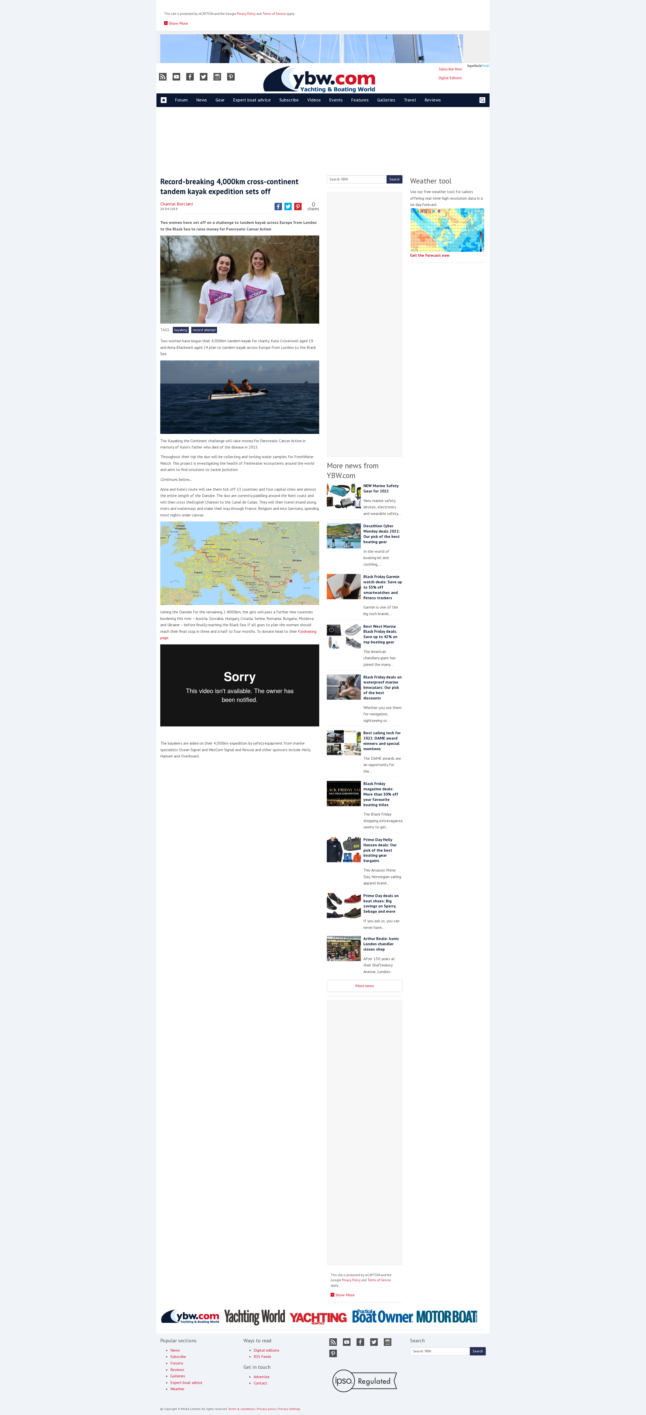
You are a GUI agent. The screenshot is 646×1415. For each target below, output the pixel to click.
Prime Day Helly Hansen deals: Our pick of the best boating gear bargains (380, 850)
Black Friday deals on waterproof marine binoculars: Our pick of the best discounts (382, 687)
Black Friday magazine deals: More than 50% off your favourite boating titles (380, 794)
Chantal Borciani (176, 203)
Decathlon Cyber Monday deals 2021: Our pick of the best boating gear (381, 533)
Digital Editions (450, 77)
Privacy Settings (289, 1409)
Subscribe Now (450, 69)
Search (394, 179)
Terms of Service (274, 14)
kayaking (180, 330)
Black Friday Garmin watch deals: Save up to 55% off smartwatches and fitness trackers (382, 587)
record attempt (204, 330)
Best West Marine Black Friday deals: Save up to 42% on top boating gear (380, 634)
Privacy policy (266, 1409)
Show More (178, 23)
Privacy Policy (246, 14)
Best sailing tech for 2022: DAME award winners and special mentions (382, 740)
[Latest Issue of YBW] (478, 65)
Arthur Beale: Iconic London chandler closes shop (381, 944)
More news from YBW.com (353, 470)
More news (364, 985)
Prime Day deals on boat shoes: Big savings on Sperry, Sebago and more (381, 903)
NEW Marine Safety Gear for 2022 (380, 488)
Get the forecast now (429, 255)
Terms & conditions (241, 1409)
